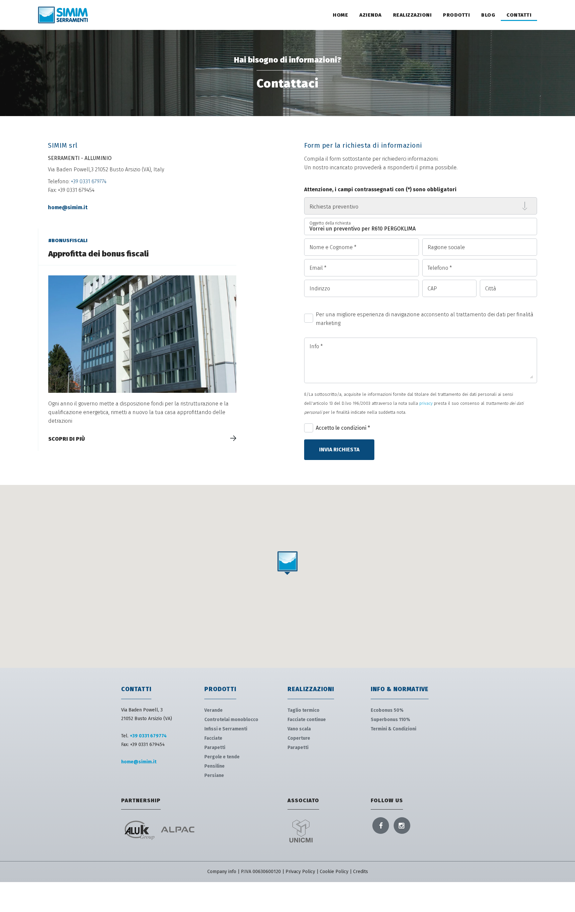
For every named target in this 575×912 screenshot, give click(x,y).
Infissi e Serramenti (225, 729)
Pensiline (214, 766)
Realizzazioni (412, 15)
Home (340, 15)
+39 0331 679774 (88, 181)
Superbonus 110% (390, 719)
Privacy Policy (300, 871)
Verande (213, 710)
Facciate (213, 738)
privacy (426, 403)
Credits (360, 871)
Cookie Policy (334, 871)
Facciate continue (307, 719)
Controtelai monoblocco (231, 719)
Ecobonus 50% (387, 710)
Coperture (299, 738)
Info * (316, 346)
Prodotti (456, 15)
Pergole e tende (222, 757)
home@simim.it (68, 207)
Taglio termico (303, 710)
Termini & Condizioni (393, 729)
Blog (488, 15)
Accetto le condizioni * (343, 428)
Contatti (518, 15)
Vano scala (299, 729)
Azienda (370, 15)
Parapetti (214, 747)
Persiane (214, 775)
